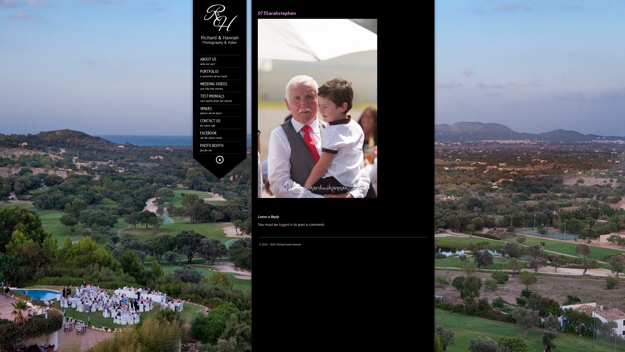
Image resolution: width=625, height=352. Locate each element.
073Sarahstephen (277, 13)
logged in (286, 224)
